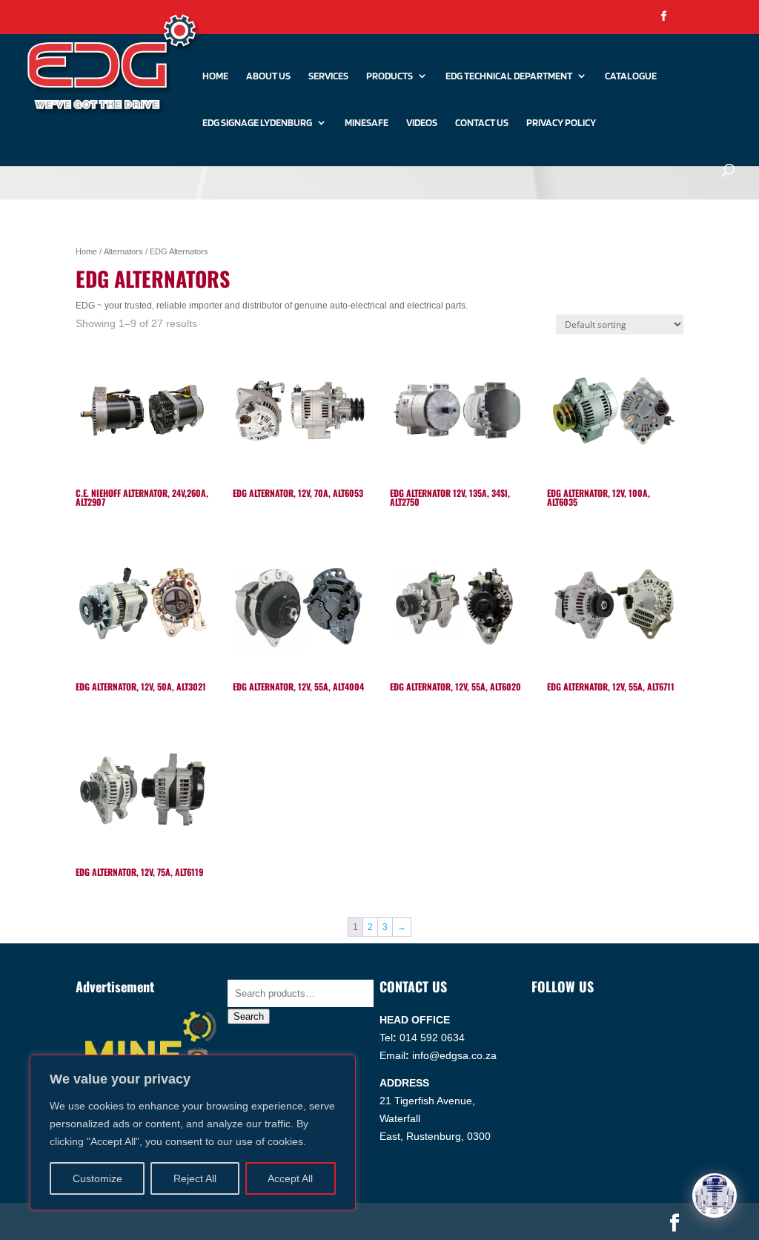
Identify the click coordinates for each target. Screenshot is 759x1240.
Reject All (194, 1178)
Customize (97, 1178)
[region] (193, 1132)
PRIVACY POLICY (561, 122)
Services (328, 76)
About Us (268, 76)
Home (215, 76)
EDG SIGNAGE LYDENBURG (257, 122)
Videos (421, 122)
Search (248, 1016)
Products (389, 76)
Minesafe (366, 122)
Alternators (123, 251)
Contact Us (481, 122)
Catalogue (631, 76)
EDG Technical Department (508, 76)
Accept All (290, 1178)
